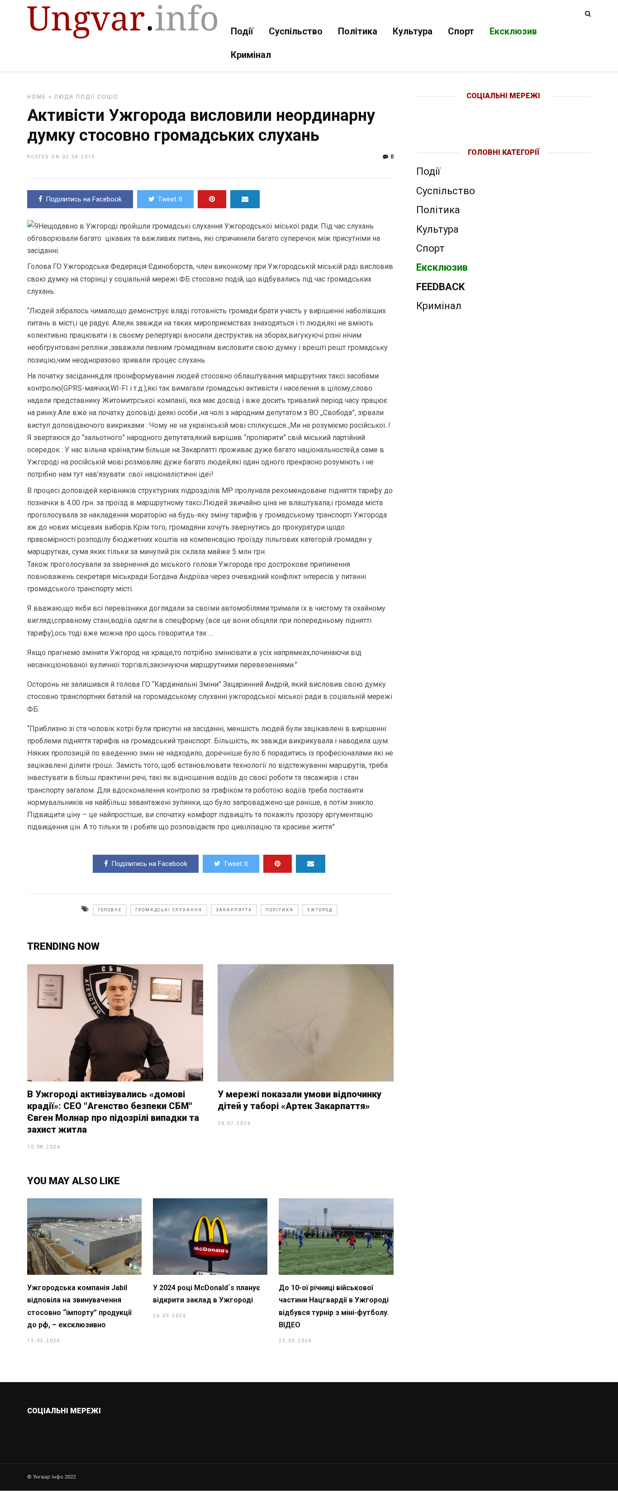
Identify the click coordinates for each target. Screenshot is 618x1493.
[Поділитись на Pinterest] (212, 199)
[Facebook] (485, 110)
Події (242, 31)
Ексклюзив (513, 31)
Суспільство (296, 31)
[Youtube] (504, 110)
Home (36, 97)
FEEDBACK (440, 286)
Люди (64, 97)
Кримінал (251, 54)
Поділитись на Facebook (84, 199)
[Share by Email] (245, 199)
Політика (357, 31)
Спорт (461, 31)
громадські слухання (168, 910)
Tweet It (170, 199)
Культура (413, 31)
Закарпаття (234, 910)
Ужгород (320, 910)
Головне (110, 910)
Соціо (108, 97)
